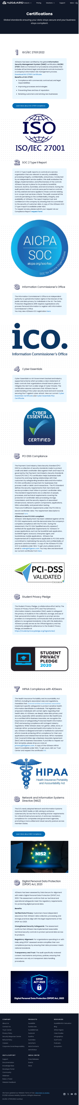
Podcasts (57, 1043)
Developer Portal (8, 1069)
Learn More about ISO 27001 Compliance (30, 106)
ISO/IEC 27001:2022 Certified (12, 1099)
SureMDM (31, 1023)
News (30, 1066)
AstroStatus (32, 1050)
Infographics (58, 1036)
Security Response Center (11, 1036)
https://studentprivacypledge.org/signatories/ (35, 631)
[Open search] (77, 3)
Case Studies (58, 1033)
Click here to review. (42, 1093)
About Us (5, 1023)
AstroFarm (32, 1043)
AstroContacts (33, 1046)
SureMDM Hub (33, 1030)
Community (6, 1072)
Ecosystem (58, 1046)
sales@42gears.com (30, 548)
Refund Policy (7, 1040)
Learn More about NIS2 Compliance (28, 834)
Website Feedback (9, 1082)
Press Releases (33, 1059)
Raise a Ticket (7, 1079)
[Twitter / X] (68, 1094)
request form (36, 211)
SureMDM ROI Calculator (62, 1023)
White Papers (58, 1030)
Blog (55, 1027)
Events (30, 1062)
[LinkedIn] (64, 1094)
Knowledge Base (8, 1066)
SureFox (31, 1036)
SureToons (58, 1040)
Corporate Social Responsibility (13, 1046)
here (40, 551)
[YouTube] (72, 1094)
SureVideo (31, 1040)
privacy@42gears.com (24, 745)
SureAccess (32, 1027)
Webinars (5, 1076)
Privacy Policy (7, 1033)
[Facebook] (75, 1094)
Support (5, 1059)
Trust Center (7, 1030)
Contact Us (6, 1027)
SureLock (31, 1033)
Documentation (8, 1062)
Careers (5, 1043)
